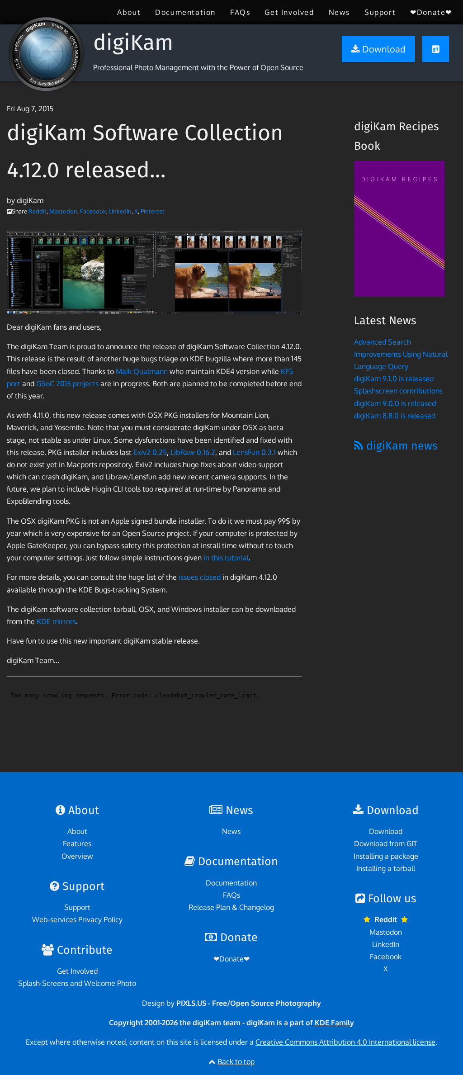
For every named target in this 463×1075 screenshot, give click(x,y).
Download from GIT (385, 843)
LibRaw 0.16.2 (192, 452)
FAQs (240, 12)
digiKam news (400, 446)
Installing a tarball (385, 868)
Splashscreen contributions (398, 390)
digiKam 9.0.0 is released (395, 403)
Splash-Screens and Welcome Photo (77, 983)
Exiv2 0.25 (150, 452)
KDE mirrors (56, 621)
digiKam (133, 42)
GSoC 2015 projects (67, 383)
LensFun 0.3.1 (254, 452)
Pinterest (153, 211)
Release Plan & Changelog (231, 907)
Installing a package (386, 856)
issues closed (200, 577)
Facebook (93, 211)
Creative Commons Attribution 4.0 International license (345, 1042)
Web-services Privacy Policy (77, 919)
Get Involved (289, 12)
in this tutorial (226, 557)
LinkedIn (120, 211)
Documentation (185, 12)
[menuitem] (129, 12)
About (129, 12)
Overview (77, 856)
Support (380, 12)
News (339, 12)
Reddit (37, 211)
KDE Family (334, 1022)
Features (77, 843)
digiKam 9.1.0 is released (394, 378)
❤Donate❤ (431, 12)
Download (385, 831)
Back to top (236, 1061)
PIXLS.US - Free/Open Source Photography (248, 1003)
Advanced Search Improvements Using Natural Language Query (401, 354)
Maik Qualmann (142, 371)
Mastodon (63, 211)
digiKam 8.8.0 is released (394, 415)
